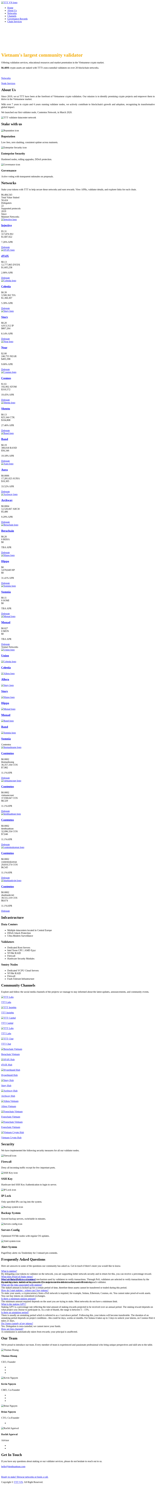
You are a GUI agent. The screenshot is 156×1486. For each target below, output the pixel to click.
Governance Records (17, 18)
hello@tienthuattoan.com (13, 1466)
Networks (12, 13)
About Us (12, 10)
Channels (11, 16)
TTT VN (18, 1482)
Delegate (5, 247)
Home (10, 7)
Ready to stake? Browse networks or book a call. (24, 1477)
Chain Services (14, 21)
